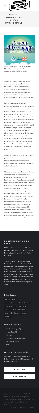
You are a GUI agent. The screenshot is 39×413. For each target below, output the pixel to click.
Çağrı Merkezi (9, 306)
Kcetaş (16, 313)
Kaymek (18, 306)
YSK (7, 344)
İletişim (31, 407)
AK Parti (9, 335)
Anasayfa (14, 407)
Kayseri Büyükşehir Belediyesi (16, 338)
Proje (28, 303)
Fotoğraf (22, 303)
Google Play (20, 376)
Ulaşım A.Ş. (8, 313)
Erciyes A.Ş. (22, 310)
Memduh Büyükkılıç (11, 303)
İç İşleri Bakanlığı (11, 332)
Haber (14, 299)
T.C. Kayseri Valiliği (12, 341)
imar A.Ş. (8, 316)
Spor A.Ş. (8, 310)
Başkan (20, 299)
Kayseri (7, 299)
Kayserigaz (24, 313)
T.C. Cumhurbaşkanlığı (13, 329)
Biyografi (23, 407)
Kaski (14, 310)
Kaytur (25, 306)
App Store (20, 369)
